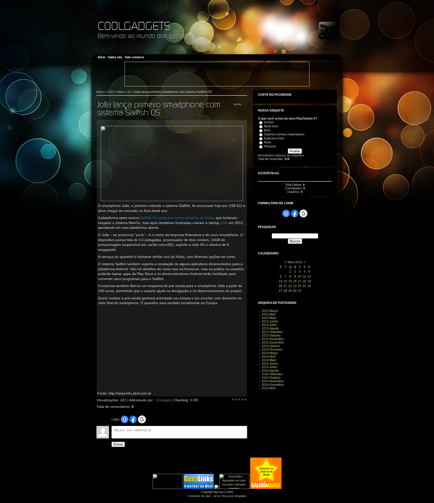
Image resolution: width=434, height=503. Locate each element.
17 (299, 281)
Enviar (118, 444)
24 (299, 286)
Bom (267, 130)
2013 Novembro (273, 339)
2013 (110, 92)
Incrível (269, 122)
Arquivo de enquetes (290, 155)
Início (100, 92)
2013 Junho (270, 321)
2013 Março (270, 311)
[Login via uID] (124, 419)
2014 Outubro (271, 377)
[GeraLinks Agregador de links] (199, 487)
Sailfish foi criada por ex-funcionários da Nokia (177, 218)
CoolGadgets (134, 25)
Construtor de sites (199, 495)
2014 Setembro (272, 374)
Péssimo (270, 146)
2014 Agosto (270, 370)
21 (129, 92)
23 (295, 286)
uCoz (216, 495)
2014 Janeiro (271, 346)
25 (304, 286)
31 (299, 291)
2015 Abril (269, 388)
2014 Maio (269, 360)
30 (295, 291)
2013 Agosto (270, 328)
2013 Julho (269, 325)
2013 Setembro (272, 332)
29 (290, 291)
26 (309, 286)
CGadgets (164, 400)
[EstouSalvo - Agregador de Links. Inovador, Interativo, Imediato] (234, 487)
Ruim (267, 142)
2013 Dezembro (273, 342)
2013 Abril (269, 314)
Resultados (266, 155)
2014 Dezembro (273, 384)
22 (290, 286)
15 (290, 281)
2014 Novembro (273, 381)
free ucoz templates (234, 495)
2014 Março (270, 353)
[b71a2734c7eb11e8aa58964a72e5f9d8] (168, 487)
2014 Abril (269, 356)
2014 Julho (269, 367)
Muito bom (271, 126)
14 (285, 281)
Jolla (224, 223)
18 (304, 281)
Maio (120, 92)
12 (309, 276)
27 (280, 291)
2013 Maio (269, 318)
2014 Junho (270, 363)
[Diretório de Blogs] (266, 487)
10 (299, 276)
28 (285, 291)
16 (295, 281)
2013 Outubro (271, 335)
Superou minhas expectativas (284, 134)
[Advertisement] (217, 74)
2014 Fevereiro (272, 349)
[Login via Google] (142, 419)
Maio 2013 (295, 262)
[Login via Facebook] (133, 419)
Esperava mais (274, 138)
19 (309, 281)
